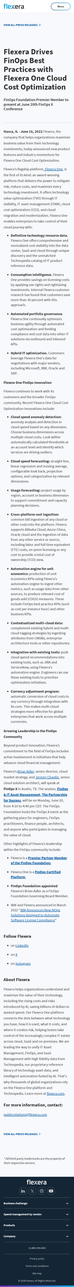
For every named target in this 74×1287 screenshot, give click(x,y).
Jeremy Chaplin (47, 777)
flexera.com (55, 1093)
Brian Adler (25, 771)
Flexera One (53, 169)
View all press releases (21, 25)
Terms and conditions (37, 1266)
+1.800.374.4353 (37, 1248)
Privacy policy (37, 1258)
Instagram (23, 963)
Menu (60, 6)
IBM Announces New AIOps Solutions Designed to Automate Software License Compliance (35, 915)
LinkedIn (22, 945)
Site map (37, 1273)
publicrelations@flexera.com (25, 1114)
